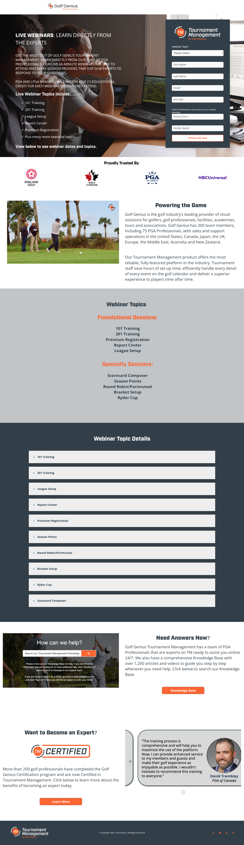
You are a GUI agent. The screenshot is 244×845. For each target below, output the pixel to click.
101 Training (45, 457)
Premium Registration (52, 521)
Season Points (47, 537)
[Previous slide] (130, 761)
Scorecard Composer (51, 601)
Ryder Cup (44, 585)
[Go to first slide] (236, 761)
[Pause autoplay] (183, 792)
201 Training (45, 473)
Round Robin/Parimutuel (54, 553)
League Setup (46, 489)
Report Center (47, 505)
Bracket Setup (47, 569)
